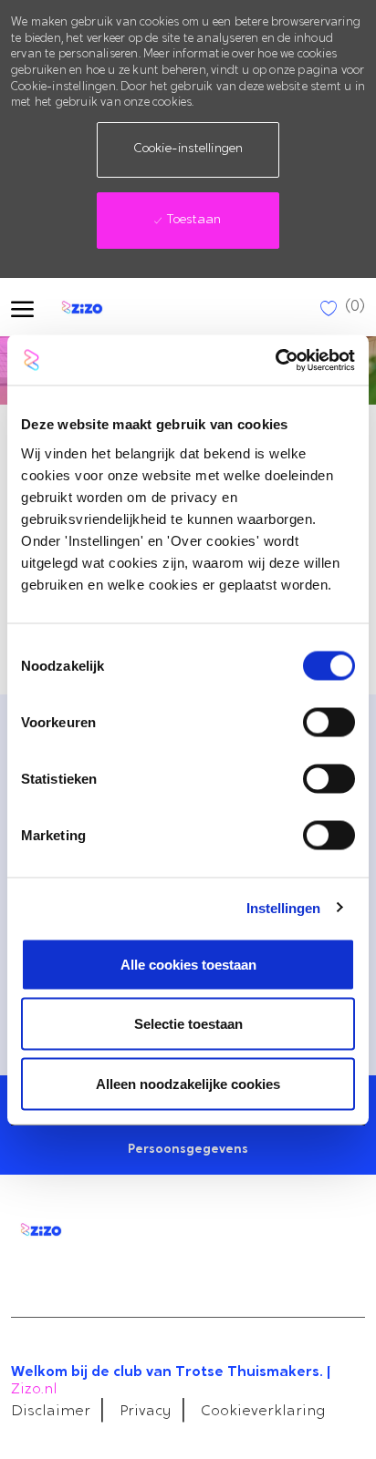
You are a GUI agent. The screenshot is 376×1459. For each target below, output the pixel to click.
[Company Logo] (97, 307)
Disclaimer (50, 1411)
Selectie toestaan (188, 1024)
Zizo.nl (34, 1389)
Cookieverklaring (263, 1411)
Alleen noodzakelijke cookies (188, 1083)
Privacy (146, 1411)
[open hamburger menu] (22, 308)
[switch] (329, 721)
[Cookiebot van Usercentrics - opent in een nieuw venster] (275, 360)
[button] (188, 150)
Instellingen (283, 908)
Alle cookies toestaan (188, 963)
